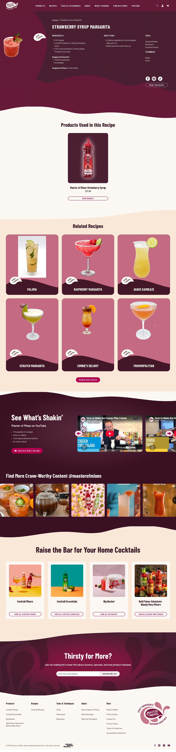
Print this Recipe (156, 85)
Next (169, 433)
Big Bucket (10, 719)
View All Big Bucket (108, 614)
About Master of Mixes (90, 709)
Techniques (150, 51)
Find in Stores (112, 714)
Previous (78, 433)
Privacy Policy (112, 723)
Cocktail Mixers (12, 709)
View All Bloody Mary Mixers (151, 614)
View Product (88, 198)
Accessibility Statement (116, 733)
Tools (147, 35)
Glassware (60, 719)
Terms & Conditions (114, 728)
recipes (55, 20)
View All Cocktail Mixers (25, 614)
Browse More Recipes (88, 380)
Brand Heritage (87, 714)
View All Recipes (37, 709)
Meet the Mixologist (89, 719)
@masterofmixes (85, 476)
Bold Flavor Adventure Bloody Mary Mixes (15, 724)
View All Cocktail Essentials (67, 614)
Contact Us (111, 719)
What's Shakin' (112, 709)
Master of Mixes (12, 6)
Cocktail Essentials (13, 714)
